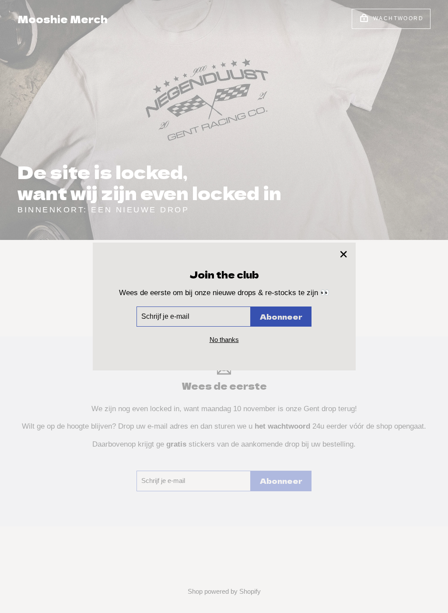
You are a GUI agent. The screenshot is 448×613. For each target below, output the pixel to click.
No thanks (224, 339)
